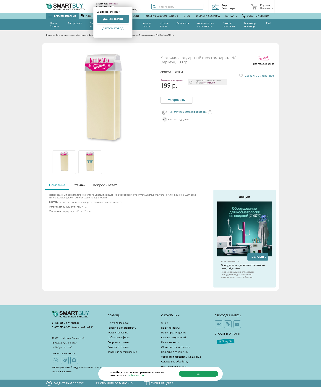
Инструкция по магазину (114, 383)
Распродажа (75, 23)
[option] (64, 162)
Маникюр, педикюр (250, 24)
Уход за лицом (147, 24)
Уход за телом (164, 24)
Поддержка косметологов (161, 15)
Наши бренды (54, 24)
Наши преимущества (173, 332)
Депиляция (182, 23)
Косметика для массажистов (205, 24)
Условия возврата (118, 332)
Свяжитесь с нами (118, 347)
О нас (187, 15)
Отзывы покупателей (173, 337)
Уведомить (176, 100)
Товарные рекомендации (122, 352)
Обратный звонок (258, 15)
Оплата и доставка (208, 15)
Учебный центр (162, 383)
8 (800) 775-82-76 (61, 327)
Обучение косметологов (175, 347)
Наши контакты (170, 327)
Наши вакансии (170, 342)
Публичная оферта (118, 337)
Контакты (231, 15)
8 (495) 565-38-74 (61, 322)
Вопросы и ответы (118, 342)
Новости (133, 15)
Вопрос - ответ (105, 185)
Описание (57, 185)
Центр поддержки (118, 323)
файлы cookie (135, 375)
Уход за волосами (229, 24)
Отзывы (79, 185)
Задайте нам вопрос (69, 383)
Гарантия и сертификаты (122, 327)
